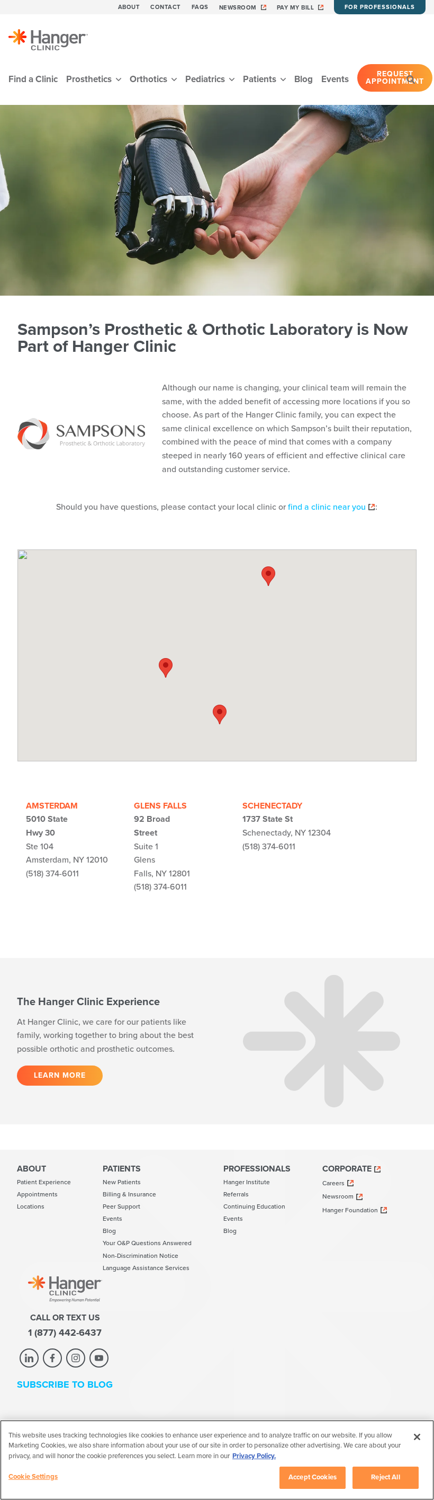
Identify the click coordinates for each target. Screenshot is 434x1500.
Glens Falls (160, 806)
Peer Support (121, 1206)
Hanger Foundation (350, 1210)
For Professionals (380, 7)
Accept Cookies (312, 1477)
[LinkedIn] (29, 1358)
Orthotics (149, 79)
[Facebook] (52, 1358)
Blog (303, 79)
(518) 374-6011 (52, 873)
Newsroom (238, 8)
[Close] (417, 1437)
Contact (165, 7)
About (129, 7)
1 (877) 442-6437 (65, 1332)
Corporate (347, 1169)
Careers (333, 1183)
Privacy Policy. (254, 1456)
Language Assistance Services (146, 1268)
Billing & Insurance (129, 1194)
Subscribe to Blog (65, 1384)
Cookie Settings (33, 1476)
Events (335, 79)
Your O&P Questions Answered (147, 1243)
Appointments (37, 1194)
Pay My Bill (295, 8)
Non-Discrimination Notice (140, 1255)
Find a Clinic (33, 79)
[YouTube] (98, 1358)
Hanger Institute (246, 1182)
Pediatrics (206, 79)
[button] (166, 668)
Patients (260, 79)
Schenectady (272, 806)
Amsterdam (52, 806)
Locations (30, 1206)
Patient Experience (44, 1182)
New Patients (122, 1182)
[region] (217, 1460)
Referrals (236, 1194)
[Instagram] (75, 1358)
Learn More (60, 1075)
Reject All (385, 1477)
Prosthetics (90, 79)
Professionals (257, 1169)
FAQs (200, 7)
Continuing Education (254, 1206)
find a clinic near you (327, 507)
